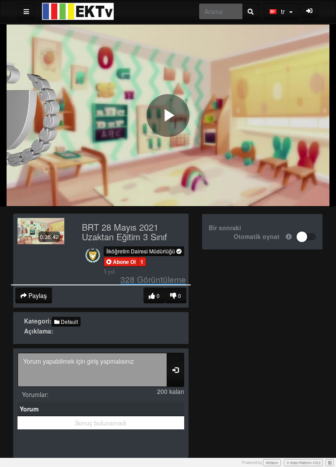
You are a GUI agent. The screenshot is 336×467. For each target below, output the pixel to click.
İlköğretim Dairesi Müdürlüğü (141, 251)
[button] (121, 262)
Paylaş (37, 295)
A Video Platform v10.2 (303, 462)
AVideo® (272, 462)
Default (69, 321)
